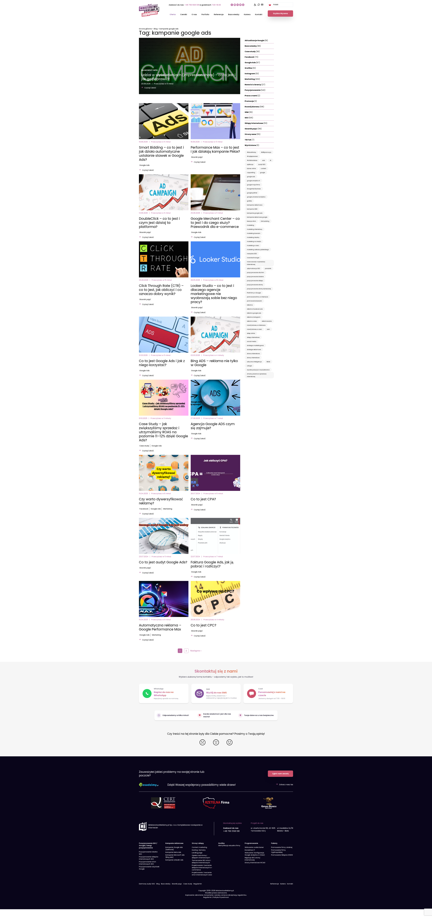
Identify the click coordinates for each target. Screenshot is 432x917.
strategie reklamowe (254, 349)
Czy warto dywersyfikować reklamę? (161, 501)
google (262, 172)
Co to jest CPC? (203, 625)
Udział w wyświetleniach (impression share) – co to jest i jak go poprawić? (188, 77)
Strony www (252, 134)
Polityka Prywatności (221, 897)
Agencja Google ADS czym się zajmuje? (213, 426)
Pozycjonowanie (255, 90)
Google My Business (254, 189)
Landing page (197, 853)
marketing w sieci (253, 245)
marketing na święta (254, 241)
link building (265, 221)
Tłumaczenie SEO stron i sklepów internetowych (201, 861)
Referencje (219, 14)
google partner (252, 193)
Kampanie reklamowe (174, 843)
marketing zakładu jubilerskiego (258, 250)
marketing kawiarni (253, 233)
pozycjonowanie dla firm (255, 272)
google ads (251, 177)
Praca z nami (252, 95)
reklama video (252, 321)
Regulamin (198, 884)
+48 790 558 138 (191, 5)
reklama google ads (254, 313)
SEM (249, 112)
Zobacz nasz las (286, 784)
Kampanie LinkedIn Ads (174, 860)
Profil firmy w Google (254, 293)
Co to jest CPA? (203, 499)
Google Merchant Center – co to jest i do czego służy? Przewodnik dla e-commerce (215, 222)
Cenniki (183, 14)
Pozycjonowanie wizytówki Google (149, 868)
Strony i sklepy (198, 843)
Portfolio (205, 14)
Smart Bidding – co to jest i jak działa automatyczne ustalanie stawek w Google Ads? (161, 153)
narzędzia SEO (252, 254)
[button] (268, 693)
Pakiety (274, 843)
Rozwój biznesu (254, 106)
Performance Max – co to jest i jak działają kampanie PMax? (215, 149)
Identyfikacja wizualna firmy (229, 845)
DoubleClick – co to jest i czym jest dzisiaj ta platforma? (159, 222)
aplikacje (250, 164)
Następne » (195, 650)
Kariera (247, 14)
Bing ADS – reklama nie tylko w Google (214, 362)
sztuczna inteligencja (254, 362)
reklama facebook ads (255, 309)
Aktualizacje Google (256, 40)
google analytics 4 (253, 181)
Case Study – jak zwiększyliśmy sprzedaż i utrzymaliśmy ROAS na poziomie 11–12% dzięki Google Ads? (163, 432)
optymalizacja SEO (253, 268)
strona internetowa (253, 354)
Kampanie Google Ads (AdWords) (174, 848)
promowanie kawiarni (254, 301)
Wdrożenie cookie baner (254, 847)
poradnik (268, 268)
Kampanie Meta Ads (173, 852)
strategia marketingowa (255, 345)
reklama (250, 305)
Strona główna (145, 28)
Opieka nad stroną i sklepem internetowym (201, 856)
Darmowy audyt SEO (147, 884)
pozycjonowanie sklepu (255, 281)
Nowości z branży (255, 84)
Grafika (250, 68)
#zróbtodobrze (252, 160)
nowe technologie (253, 258)
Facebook (143, 509)
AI (270, 160)
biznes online (251, 168)
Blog (156, 28)
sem (268, 329)
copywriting (251, 172)
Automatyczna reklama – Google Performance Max (160, 627)
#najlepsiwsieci (252, 156)
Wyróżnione (252, 145)
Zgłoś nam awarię (280, 773)
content (263, 168)
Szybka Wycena (280, 13)
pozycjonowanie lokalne (255, 277)
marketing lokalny (253, 237)
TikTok (249, 139)
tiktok (268, 362)
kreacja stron (251, 221)
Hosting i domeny (199, 850)
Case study (144, 445)
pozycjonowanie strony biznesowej (259, 289)
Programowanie (251, 843)
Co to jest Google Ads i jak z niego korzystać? (162, 362)
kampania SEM (252, 209)
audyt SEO (261, 164)
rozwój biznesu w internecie (256, 325)
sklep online (251, 333)
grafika (249, 201)
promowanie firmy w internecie (257, 297)
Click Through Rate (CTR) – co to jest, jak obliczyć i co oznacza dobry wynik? (161, 289)
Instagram (252, 73)
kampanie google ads (254, 213)
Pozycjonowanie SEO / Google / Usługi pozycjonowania (148, 845)
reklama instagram (253, 317)
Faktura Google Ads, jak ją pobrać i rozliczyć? (212, 564)
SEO (249, 117)
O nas (194, 14)
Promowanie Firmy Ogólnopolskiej (278, 851)
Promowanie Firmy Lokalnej (281, 847)
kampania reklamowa (254, 205)
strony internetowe (253, 358)
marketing (250, 225)
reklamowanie (267, 321)
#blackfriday (251, 152)
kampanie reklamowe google (257, 217)
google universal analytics (256, 197)
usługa (249, 366)
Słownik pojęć (197, 157)
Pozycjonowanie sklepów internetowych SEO (148, 858)
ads (263, 160)
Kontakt (258, 14)
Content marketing (199, 847)
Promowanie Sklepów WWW (282, 855)
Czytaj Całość (150, 87)
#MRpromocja (266, 152)
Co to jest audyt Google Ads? (163, 562)
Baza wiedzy (233, 14)
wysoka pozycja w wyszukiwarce (258, 370)
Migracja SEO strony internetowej (252, 859)
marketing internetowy (254, 229)
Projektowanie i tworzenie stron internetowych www (202, 873)
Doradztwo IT (250, 850)
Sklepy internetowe (256, 123)
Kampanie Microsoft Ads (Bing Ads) (174, 856)
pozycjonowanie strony (255, 285)
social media (251, 341)
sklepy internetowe (253, 337)
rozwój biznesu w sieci (254, 329)
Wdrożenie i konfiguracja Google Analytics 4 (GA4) (255, 854)
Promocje (251, 101)
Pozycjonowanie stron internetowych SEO (147, 863)
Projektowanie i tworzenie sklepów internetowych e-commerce (202, 867)
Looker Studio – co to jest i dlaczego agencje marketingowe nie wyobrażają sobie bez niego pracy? (214, 293)
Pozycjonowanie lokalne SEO (148, 853)
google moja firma (253, 185)
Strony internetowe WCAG (255, 862)
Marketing (167, 509)
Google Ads (144, 165)
